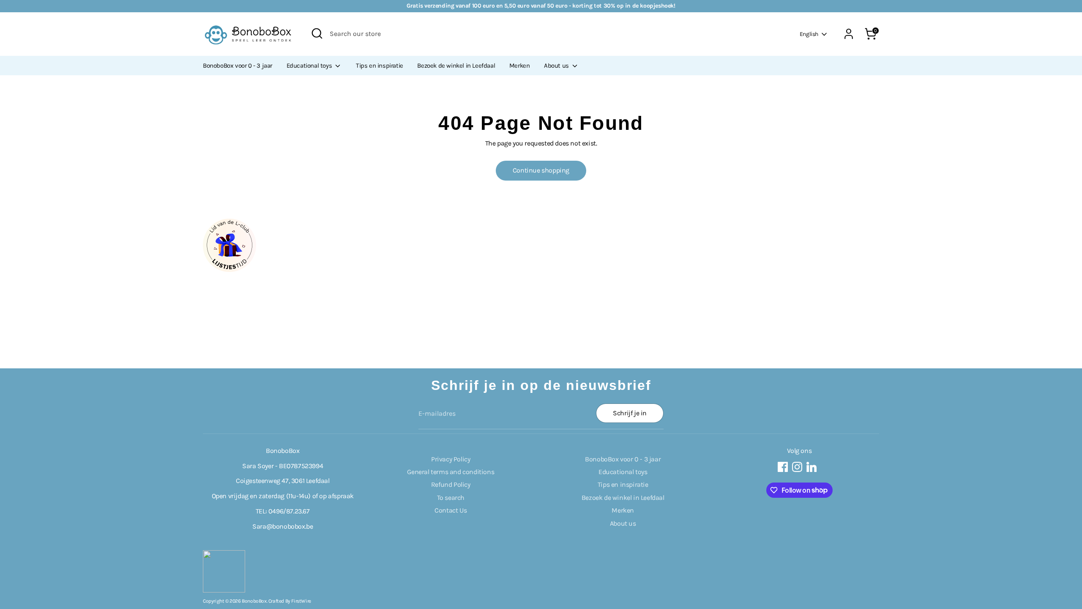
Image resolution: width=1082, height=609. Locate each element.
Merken (519, 65)
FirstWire (301, 601)
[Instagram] (797, 467)
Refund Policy (450, 484)
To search (450, 498)
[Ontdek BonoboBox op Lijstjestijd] (229, 270)
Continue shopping (541, 170)
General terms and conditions (450, 472)
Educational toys (310, 65)
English (809, 34)
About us (557, 65)
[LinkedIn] (811, 467)
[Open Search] (317, 33)
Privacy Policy (450, 459)
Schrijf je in (630, 413)
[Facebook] (783, 467)
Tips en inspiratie (379, 65)
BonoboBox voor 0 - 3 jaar (237, 65)
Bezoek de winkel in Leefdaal (456, 65)
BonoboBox (254, 601)
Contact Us (450, 510)
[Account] (848, 33)
